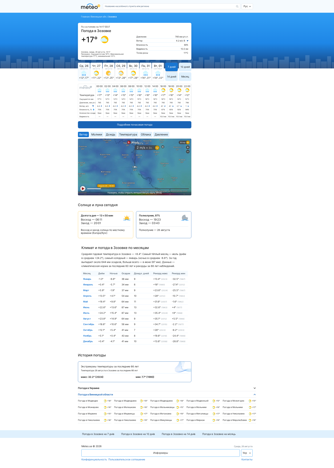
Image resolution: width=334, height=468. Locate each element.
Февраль (88, 284)
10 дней (185, 66)
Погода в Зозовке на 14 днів (178, 434)
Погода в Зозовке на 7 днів (98, 434)
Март (86, 290)
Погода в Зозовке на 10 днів (138, 434)
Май (85, 301)
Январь (87, 278)
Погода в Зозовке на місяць (219, 434)
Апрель (87, 295)
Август (87, 318)
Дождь (110, 134)
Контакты (247, 459)
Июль (86, 312)
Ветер (83, 134)
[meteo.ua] (91, 6)
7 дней (172, 66)
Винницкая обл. (99, 16)
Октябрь (88, 330)
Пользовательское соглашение (126, 459)
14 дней (171, 76)
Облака (146, 134)
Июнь (86, 307)
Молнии (96, 134)
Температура (128, 134)
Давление (161, 134)
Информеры (160, 452)
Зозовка (112, 16)
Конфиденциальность (94, 459)
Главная (85, 16)
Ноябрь (87, 335)
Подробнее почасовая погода (134, 124)
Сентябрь (88, 324)
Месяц (185, 76)
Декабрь (88, 341)
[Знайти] (237, 6)
